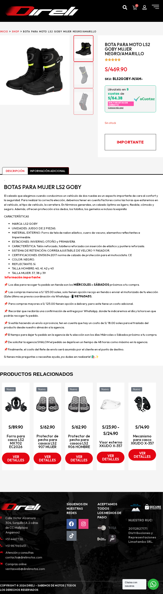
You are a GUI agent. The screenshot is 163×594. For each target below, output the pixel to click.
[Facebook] (72, 524)
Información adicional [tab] (47, 171)
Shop (15, 31)
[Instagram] (83, 524)
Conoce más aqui (115, 107)
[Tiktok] (72, 536)
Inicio (4, 31)
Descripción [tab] (15, 171)
